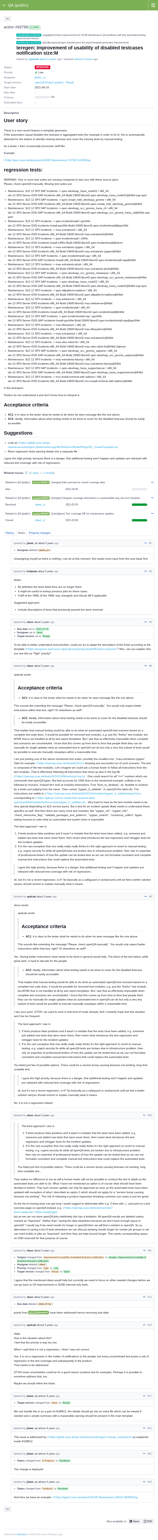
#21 (150, 1428)
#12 (150, 1297)
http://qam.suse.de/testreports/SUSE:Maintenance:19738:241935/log (48, 160)
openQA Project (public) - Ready (54, 82)
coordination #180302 (28, 35)
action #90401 (41, 498)
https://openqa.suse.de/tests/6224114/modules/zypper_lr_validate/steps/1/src (94, 793)
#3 (150, 571)
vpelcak (34, 59)
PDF (149, 1521)
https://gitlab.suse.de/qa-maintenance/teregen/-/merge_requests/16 (91, 1437)
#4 (150, 622)
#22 (150, 1453)
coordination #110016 (28, 42)
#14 (150, 1325)
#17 (150, 1396)
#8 (150, 665)
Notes (21, 532)
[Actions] (152, 482)
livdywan (32, 571)
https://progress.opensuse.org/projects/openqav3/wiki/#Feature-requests (72, 648)
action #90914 (41, 482)
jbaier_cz (40, 77)
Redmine (22, 1534)
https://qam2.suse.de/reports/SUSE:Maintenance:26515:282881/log (96, 1497)
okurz (30, 622)
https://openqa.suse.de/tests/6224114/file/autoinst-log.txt (50, 776)
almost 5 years (45, 1325)
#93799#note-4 (38, 1312)
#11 (150, 1250)
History (10, 532)
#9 (150, 896)
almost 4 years (83, 59)
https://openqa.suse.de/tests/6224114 (61, 763)
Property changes (39, 532)
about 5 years (48, 59)
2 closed (48, 472)
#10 (150, 1115)
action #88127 (41, 513)
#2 (150, 543)
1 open (34, 472)
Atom (136, 1521)
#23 (150, 1481)
